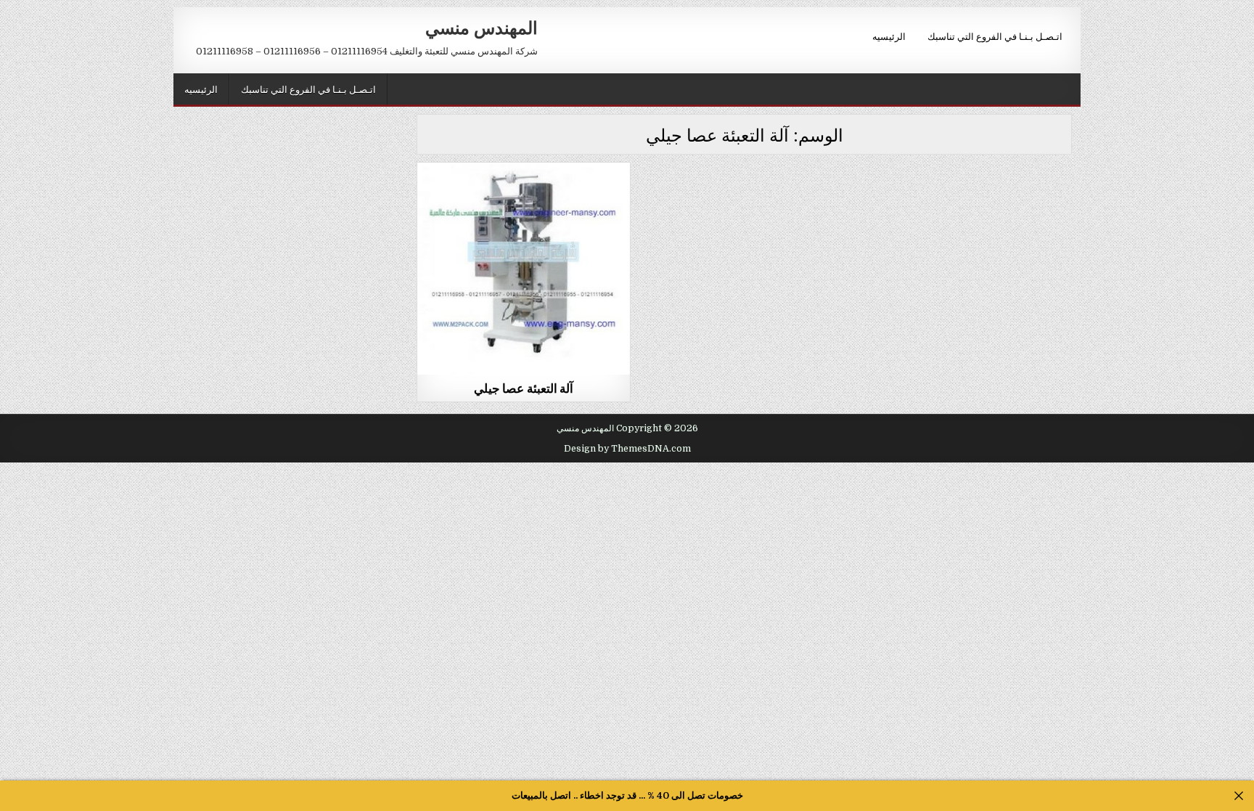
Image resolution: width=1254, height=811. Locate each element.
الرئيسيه (889, 35)
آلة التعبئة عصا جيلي (524, 388)
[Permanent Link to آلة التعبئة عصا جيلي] (523, 269)
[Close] (1239, 796)
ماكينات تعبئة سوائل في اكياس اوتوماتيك (524, 198)
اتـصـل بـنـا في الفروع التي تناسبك (994, 35)
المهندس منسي (481, 26)
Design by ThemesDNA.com (627, 449)
